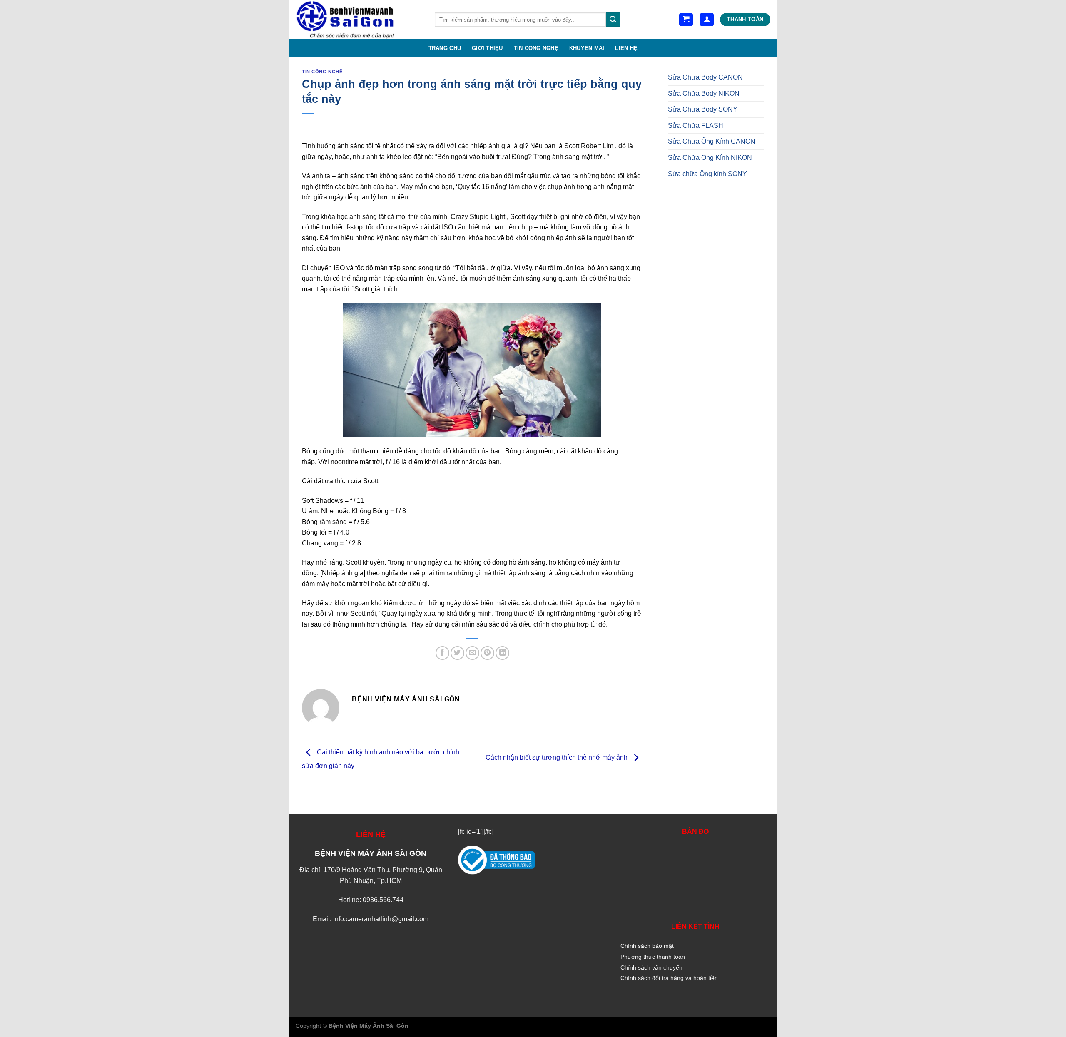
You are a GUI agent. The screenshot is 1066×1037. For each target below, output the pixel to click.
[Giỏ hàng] (686, 20)
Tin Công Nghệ (322, 71)
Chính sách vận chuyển (651, 967)
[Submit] (613, 19)
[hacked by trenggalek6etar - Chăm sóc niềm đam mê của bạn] (359, 19)
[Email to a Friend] (472, 653)
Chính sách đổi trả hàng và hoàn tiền (669, 978)
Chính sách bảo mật (647, 946)
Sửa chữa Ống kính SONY (707, 173)
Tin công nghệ (536, 48)
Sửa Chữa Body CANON (705, 77)
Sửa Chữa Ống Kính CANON (711, 141)
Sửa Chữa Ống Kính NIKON (710, 157)
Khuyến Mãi (587, 48)
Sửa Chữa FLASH (695, 125)
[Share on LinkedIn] (502, 653)
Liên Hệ (626, 48)
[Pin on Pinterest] (487, 653)
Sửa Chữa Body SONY (702, 109)
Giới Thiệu (487, 48)
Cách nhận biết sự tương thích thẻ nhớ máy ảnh (557, 757)
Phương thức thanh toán (652, 956)
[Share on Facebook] (442, 653)
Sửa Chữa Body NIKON (704, 93)
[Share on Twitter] (457, 653)
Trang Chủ (444, 48)
